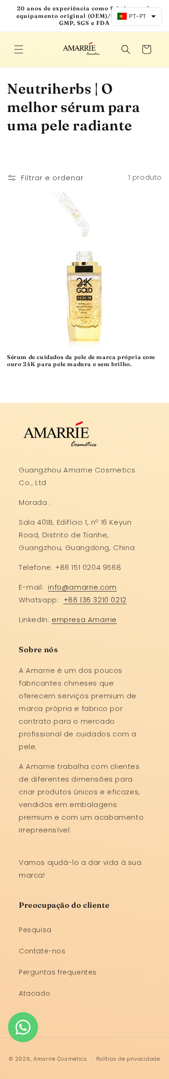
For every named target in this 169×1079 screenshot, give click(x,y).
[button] (18, 49)
